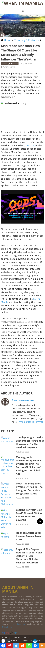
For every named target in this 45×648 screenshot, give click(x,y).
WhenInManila (9, 67)
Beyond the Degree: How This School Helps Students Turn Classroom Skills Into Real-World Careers (29, 556)
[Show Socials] (35, 641)
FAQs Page (7, 627)
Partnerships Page (18, 624)
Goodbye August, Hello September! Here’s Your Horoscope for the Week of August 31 (30, 442)
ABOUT (27, 637)
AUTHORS (16, 637)
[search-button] (40, 521)
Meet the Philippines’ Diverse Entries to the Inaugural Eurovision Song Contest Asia (29, 488)
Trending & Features (9, 63)
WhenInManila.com (24, 400)
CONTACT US (26, 640)
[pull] (23, 11)
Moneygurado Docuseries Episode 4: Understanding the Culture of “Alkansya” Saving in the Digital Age (29, 465)
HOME (5, 637)
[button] (6, 641)
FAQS (38, 640)
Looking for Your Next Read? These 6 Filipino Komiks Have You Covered (29, 514)
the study (30, 145)
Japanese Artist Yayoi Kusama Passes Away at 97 (28, 536)
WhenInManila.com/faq (31, 421)
